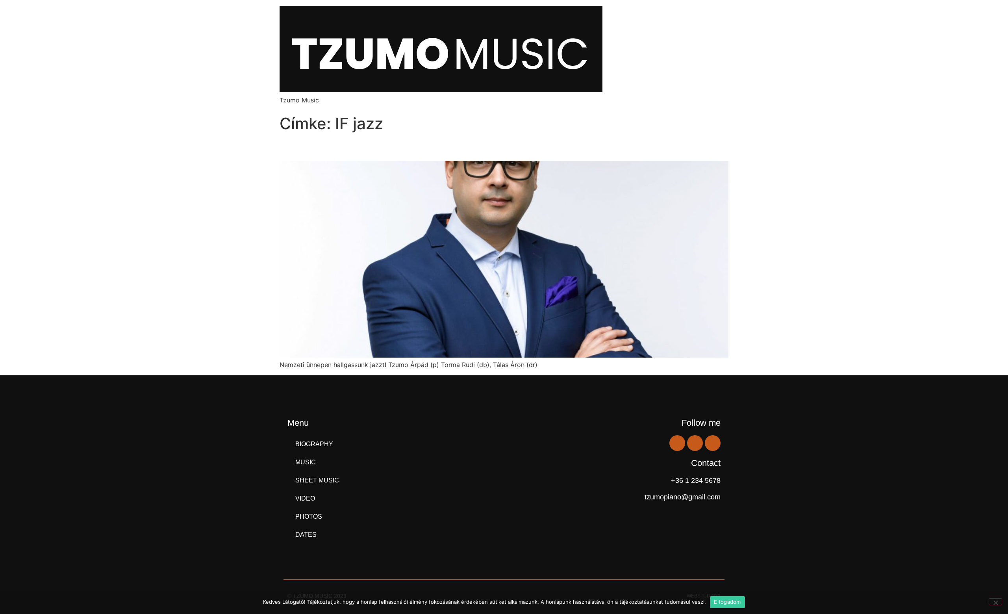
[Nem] (995, 601)
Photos (308, 516)
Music (305, 462)
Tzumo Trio (313, 146)
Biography (314, 444)
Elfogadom (727, 602)
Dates (306, 534)
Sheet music (317, 480)
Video (305, 498)
